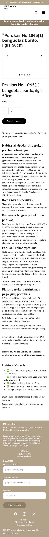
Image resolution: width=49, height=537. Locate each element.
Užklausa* (7, 491)
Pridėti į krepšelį (14, 121)
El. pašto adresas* (11, 465)
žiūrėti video (17, 136)
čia (9, 400)
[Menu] (43, 12)
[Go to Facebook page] (15, 514)
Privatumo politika (24, 525)
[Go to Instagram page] (24, 514)
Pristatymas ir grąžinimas (24, 522)
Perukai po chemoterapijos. (30, 427)
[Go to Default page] (33, 514)
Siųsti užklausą (14, 505)
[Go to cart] (36, 13)
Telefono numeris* (11, 478)
